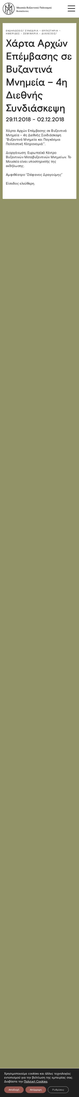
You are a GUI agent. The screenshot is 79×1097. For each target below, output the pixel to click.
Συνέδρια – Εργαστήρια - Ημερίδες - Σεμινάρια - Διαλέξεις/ (33, 32)
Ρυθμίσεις (58, 1089)
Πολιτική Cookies (35, 1081)
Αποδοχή (14, 1089)
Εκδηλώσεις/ (15, 30)
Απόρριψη (36, 1089)
